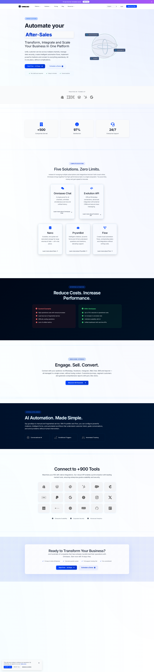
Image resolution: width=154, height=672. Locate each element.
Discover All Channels (75, 383)
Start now (86, 1)
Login (121, 6)
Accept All (8, 667)
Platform (37, 6)
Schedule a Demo (55, 66)
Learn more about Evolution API (91, 214)
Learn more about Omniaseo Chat (61, 212)
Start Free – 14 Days (33, 66)
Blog (63, 6)
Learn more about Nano (49, 251)
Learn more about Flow (104, 251)
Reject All (17, 667)
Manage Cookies (26, 667)
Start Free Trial (131, 6)
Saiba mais (23, 664)
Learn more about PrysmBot (77, 251)
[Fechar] (152, 2)
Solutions (46, 6)
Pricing (56, 6)
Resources (70, 6)
